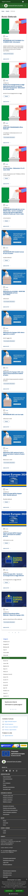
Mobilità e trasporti (7, 802)
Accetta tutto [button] (9, 890)
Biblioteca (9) (6, 647)
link (14, 888)
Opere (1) (5, 669)
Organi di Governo (7, 777)
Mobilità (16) (6, 666)
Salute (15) (5, 677)
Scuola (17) (5, 680)
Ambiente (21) (6, 641)
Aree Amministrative (7, 779)
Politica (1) (5, 671)
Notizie (4, 820)
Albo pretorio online (7, 873)
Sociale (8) (5, 685)
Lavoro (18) (5, 663)
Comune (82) (6, 652)
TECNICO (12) (6, 690)
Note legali (5, 877)
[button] (14, 893)
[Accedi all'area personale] (23, 1)
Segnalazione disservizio (8, 860)
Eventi (4, 833)
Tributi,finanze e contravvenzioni (10, 810)
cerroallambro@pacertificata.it (10, 851)
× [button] (26, 879)
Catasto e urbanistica (7, 800)
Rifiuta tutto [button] (19, 890)
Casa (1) (5, 650)
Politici (4, 785)
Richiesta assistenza (7, 864)
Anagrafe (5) (6, 644)
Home (3, 11)
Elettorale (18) (6, 658)
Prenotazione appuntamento (9, 858)
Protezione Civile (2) (7, 674)
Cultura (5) (5, 655)
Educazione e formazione (8, 806)
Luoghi (4, 830)
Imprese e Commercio (8, 797)
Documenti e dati (7, 789)
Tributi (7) (5, 693)
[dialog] (14, 887)
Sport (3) (5, 688)
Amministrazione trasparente (9, 871)
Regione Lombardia (6, 1)
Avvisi (7, 36)
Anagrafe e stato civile (8, 795)
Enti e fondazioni (6, 783)
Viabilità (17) (6, 696)
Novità (7, 11)
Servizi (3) (5, 682)
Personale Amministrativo (9, 787)
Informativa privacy (7, 875)
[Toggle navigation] (2, 5)
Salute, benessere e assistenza (10, 812)
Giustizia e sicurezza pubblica (9, 808)
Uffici (4, 781)
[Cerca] (25, 5)
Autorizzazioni (6, 814)
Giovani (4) (5, 660)
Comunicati (5, 823)
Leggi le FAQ (5, 862)
